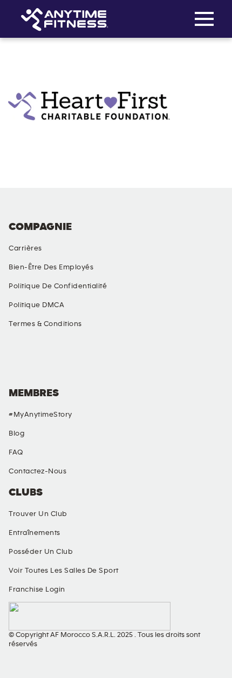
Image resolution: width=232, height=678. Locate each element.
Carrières (25, 248)
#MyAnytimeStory (40, 414)
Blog (16, 433)
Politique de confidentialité (58, 286)
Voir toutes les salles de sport (64, 570)
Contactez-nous (37, 471)
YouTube (145, 361)
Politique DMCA (36, 305)
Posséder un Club (41, 551)
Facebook (19, 361)
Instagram (82, 361)
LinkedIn (209, 361)
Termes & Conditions (45, 324)
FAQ (16, 452)
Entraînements (34, 533)
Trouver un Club (38, 514)
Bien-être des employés (51, 267)
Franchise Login (37, 589)
